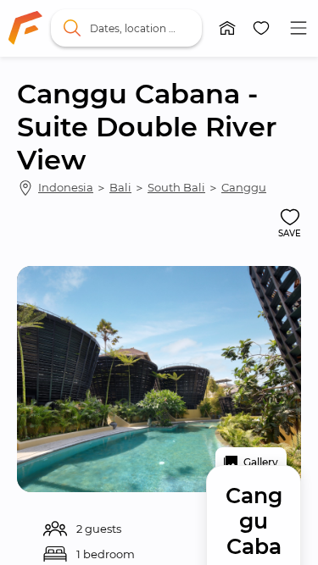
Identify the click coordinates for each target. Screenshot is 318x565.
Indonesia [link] (65, 187)
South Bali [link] (176, 187)
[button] (227, 28)
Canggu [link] (243, 187)
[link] (25, 28)
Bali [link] (120, 187)
